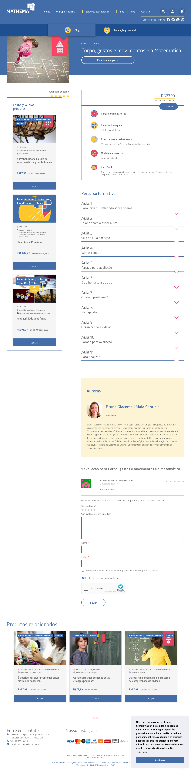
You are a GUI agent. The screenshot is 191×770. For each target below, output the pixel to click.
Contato (145, 11)
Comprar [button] (34, 186)
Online (20, 123)
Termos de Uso (102, 765)
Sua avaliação (88, 506)
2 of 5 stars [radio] (85, 510)
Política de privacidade (86, 765)
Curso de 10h (23, 119)
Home (47, 11)
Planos (39, 202)
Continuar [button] (160, 760)
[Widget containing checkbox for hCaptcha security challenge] (103, 588)
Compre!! (169, 106)
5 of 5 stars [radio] (94, 510)
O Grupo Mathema (66, 11)
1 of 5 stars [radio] (82, 510)
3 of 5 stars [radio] (88, 510)
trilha (40, 278)
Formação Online (42, 119)
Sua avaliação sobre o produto (96, 513)
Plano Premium (24, 202)
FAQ (112, 765)
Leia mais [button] (142, 752)
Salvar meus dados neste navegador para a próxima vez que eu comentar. (122, 570)
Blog (122, 11)
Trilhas (34, 282)
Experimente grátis (107, 60)
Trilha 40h (22, 282)
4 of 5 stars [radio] (91, 510)
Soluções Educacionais (97, 11)
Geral (93, 635)
